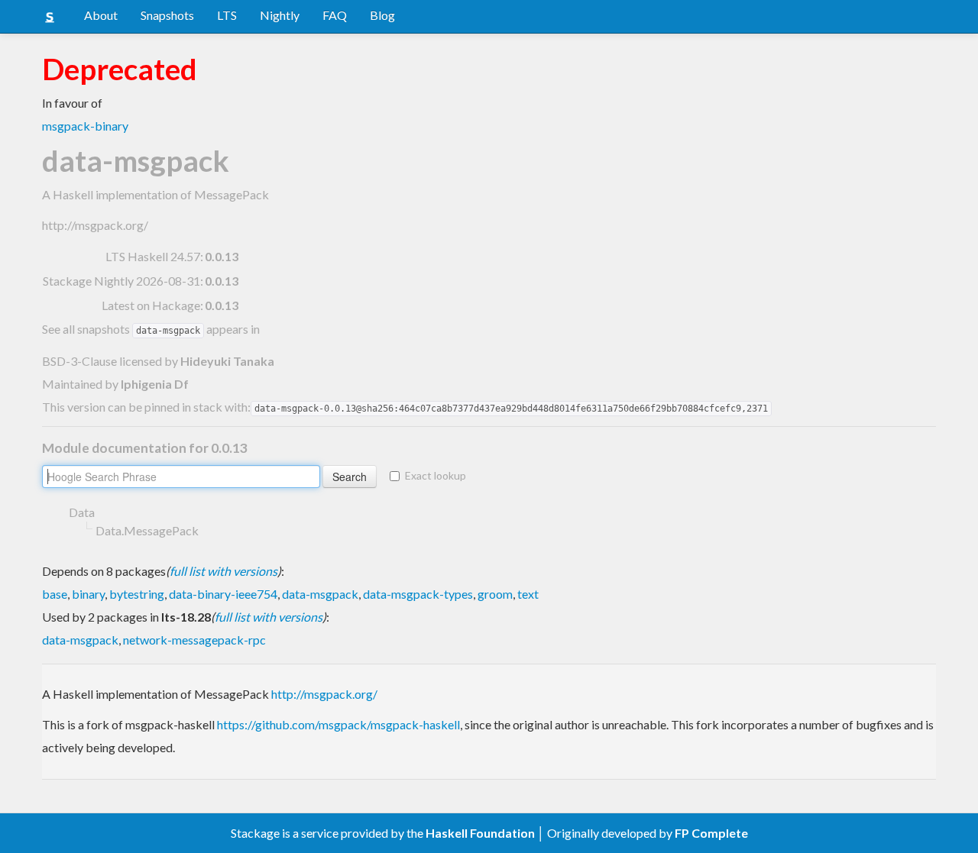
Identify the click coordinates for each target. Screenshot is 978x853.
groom (495, 593)
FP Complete (711, 833)
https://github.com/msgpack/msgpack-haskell (338, 724)
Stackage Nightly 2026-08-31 (121, 280)
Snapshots (167, 15)
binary (88, 593)
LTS (227, 15)
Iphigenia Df (155, 383)
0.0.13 (221, 256)
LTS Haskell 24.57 (152, 256)
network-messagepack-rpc (194, 639)
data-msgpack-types (418, 593)
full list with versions (223, 571)
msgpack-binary (85, 125)
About (101, 15)
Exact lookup (435, 475)
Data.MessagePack (147, 530)
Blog (382, 15)
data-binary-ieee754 (223, 593)
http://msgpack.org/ (95, 225)
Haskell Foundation (480, 833)
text (528, 593)
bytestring (136, 593)
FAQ (334, 15)
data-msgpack (320, 593)
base (54, 593)
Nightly (280, 15)
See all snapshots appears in (151, 328)
